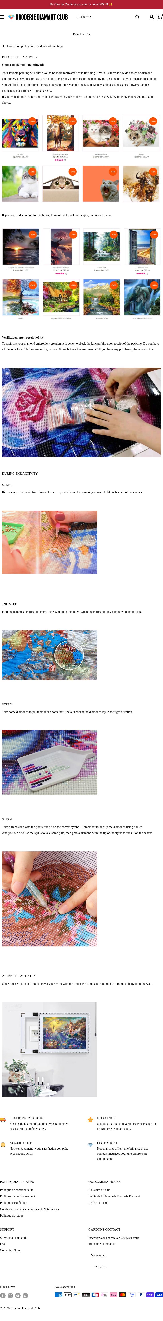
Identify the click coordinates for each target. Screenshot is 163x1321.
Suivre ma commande (13, 1237)
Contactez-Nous (10, 1250)
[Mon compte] (152, 17)
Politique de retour (11, 1215)
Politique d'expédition (13, 1202)
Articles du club (98, 1202)
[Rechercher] (137, 17)
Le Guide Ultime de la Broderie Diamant (114, 1196)
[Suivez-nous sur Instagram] (10, 1295)
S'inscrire (100, 1267)
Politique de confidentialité (16, 1190)
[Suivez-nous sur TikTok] (25, 1295)
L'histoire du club (99, 1190)
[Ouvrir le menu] (2, 17)
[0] (159, 17)
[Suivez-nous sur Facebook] (3, 1295)
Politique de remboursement (17, 1196)
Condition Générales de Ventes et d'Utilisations (29, 1209)
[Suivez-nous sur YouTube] (18, 1295)
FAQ (3, 1244)
